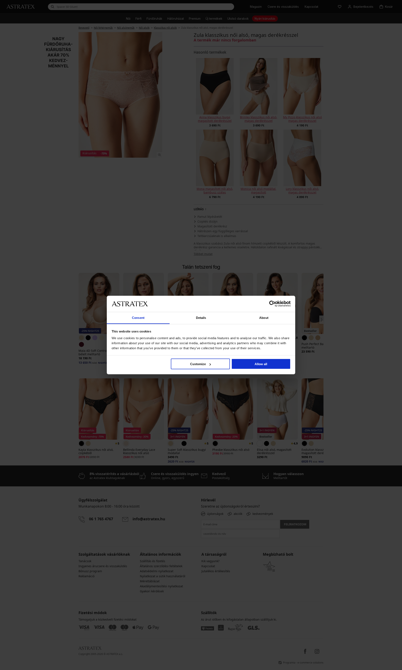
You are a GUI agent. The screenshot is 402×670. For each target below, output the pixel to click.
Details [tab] (201, 317)
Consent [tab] (138, 317)
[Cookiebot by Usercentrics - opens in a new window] (272, 304)
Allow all (261, 364)
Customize (198, 364)
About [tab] (263, 317)
